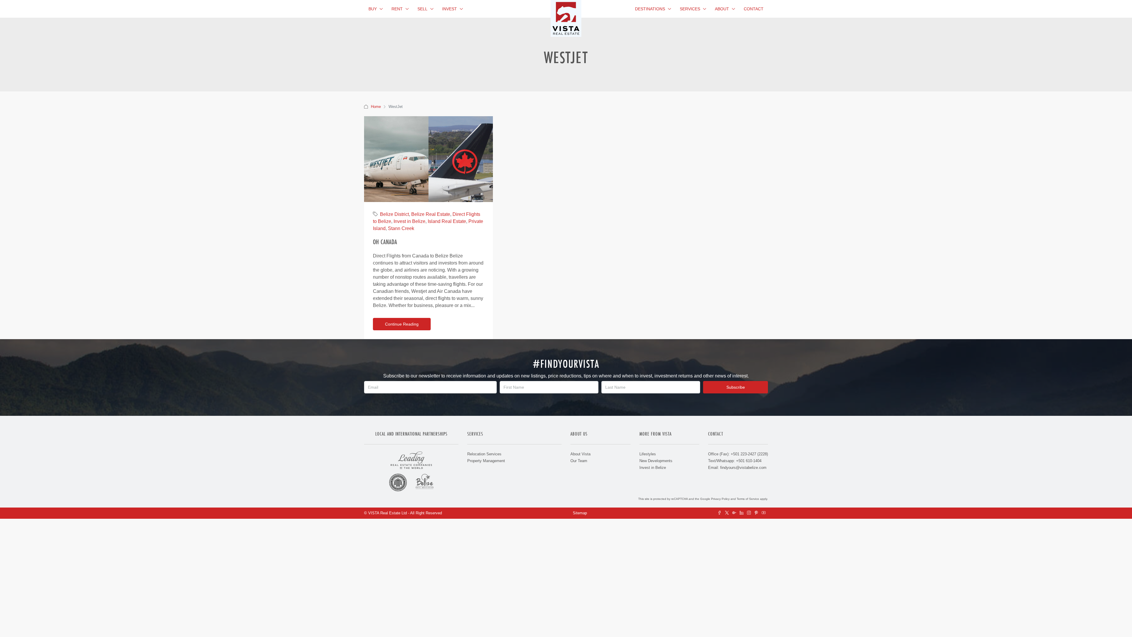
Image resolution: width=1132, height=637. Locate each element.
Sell (422, 8)
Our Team (578, 461)
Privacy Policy (720, 498)
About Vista (580, 454)
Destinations (650, 8)
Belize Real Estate (430, 214)
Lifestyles (647, 454)
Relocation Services (484, 454)
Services (690, 8)
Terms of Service (748, 498)
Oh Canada (385, 241)
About (722, 8)
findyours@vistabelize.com (743, 467)
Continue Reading (402, 324)
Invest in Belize (409, 221)
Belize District (394, 214)
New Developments (655, 461)
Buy (372, 8)
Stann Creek (401, 228)
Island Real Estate (447, 221)
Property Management (486, 461)
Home (376, 106)
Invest (449, 8)
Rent (397, 8)
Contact (754, 8)
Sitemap (580, 513)
